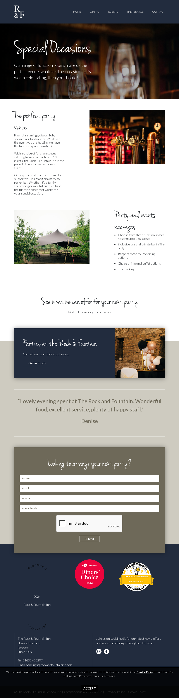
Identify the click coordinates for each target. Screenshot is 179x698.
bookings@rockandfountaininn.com (49, 665)
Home (77, 11)
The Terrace (135, 11)
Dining (95, 11)
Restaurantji (137, 585)
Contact (158, 11)
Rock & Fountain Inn (37, 604)
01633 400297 (33, 660)
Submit (89, 539)
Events (113, 11)
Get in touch (37, 363)
